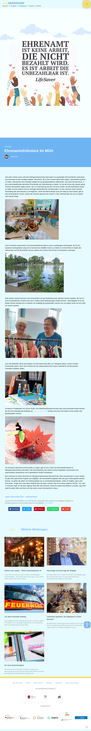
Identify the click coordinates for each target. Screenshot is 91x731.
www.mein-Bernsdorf (40, 411)
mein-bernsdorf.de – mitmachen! (21, 496)
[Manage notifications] (86, 727)
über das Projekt (17, 683)
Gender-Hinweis (38, 683)
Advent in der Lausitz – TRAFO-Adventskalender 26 (22, 571)
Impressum (59, 683)
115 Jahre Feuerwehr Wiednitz (15, 617)
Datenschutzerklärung (72, 683)
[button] (14, 509)
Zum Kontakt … (49, 503)
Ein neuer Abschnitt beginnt (14, 665)
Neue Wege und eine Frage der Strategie (61, 571)
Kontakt (28, 683)
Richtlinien (49, 683)
